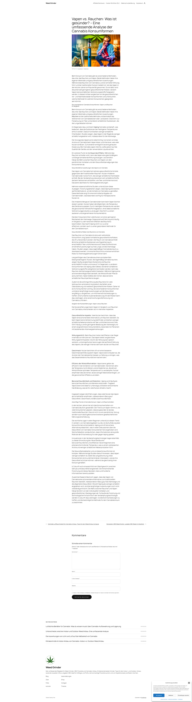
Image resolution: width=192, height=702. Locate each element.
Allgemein (86, 68)
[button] (189, 683)
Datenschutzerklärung (172, 699)
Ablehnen (170, 695)
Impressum (180, 699)
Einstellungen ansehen (183, 695)
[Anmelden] (144, 3)
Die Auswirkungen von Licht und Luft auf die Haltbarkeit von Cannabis (71, 636)
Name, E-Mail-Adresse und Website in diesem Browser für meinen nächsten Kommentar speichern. (96, 592)
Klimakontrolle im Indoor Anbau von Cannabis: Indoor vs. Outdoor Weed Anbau (75, 641)
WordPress (143, 697)
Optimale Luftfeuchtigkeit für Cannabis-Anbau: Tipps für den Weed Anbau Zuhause (73, 524)
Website (74, 585)
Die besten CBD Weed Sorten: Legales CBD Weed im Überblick (125, 524)
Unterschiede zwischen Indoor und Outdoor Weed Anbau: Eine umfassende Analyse (77, 631)
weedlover (80, 68)
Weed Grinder (51, 3)
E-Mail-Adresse (76, 578)
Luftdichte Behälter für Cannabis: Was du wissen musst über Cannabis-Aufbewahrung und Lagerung (83, 626)
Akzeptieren (159, 695)
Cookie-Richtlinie (163, 699)
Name (73, 571)
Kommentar (75, 552)
